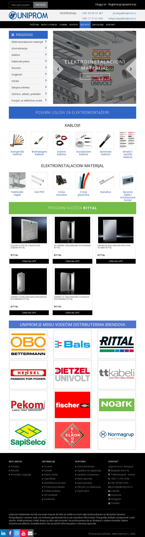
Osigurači (16, 74)
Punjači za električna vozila (26, 100)
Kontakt (48, 470)
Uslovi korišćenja (85, 466)
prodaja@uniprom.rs (124, 13)
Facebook (116, 494)
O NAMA (63, 24)
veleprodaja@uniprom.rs (122, 18)
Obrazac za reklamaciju (89, 486)
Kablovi (15, 55)
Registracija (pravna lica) (122, 4)
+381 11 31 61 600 (92, 18)
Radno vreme (51, 474)
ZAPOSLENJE (98, 24)
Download (49, 499)
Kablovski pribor (20, 61)
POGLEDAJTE (95, 76)
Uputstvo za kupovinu (88, 474)
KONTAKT (110, 24)
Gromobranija (19, 48)
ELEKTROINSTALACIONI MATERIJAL (72, 165)
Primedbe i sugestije (21, 474)
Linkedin (115, 490)
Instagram (116, 499)
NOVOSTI (73, 24)
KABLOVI (72, 125)
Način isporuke (84, 478)
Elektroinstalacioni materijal (27, 42)
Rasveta (16, 68)
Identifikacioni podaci (55, 482)
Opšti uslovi (83, 490)
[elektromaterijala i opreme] (28, 15)
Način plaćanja (84, 482)
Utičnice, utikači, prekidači (26, 94)
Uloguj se (100, 4)
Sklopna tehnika (20, 87)
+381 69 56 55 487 (92, 13)
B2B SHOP (85, 24)
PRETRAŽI (40, 4)
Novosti (15, 470)
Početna (15, 466)
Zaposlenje (50, 478)
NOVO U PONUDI (49, 24)
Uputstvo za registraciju (89, 470)
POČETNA (34, 24)
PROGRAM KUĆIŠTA (72, 208)
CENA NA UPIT (29, 261)
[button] (62, 81)
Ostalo (15, 81)
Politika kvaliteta (52, 490)
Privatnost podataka (54, 486)
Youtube (115, 503)
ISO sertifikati (50, 494)
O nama (48, 466)
